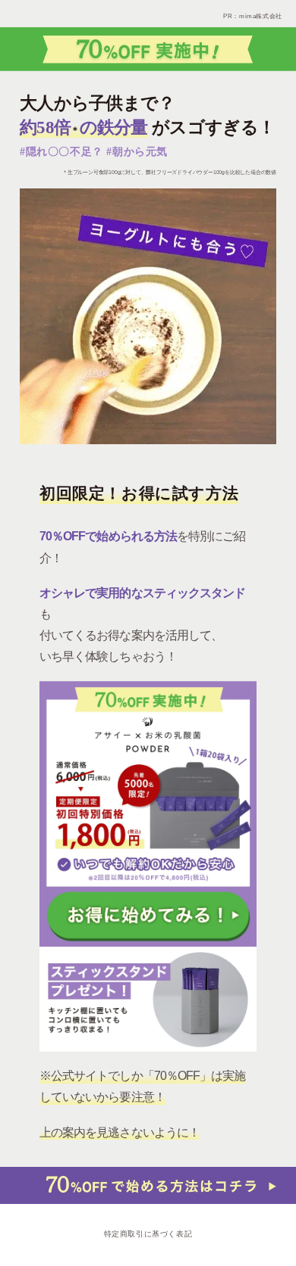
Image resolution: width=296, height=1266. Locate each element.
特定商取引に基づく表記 (148, 1234)
